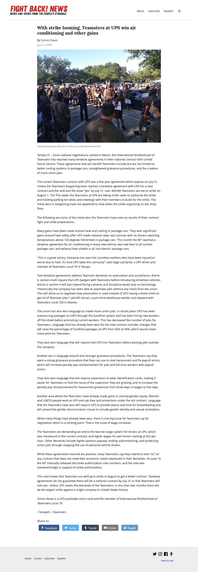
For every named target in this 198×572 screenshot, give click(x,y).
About (140, 11)
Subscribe (154, 11)
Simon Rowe (49, 40)
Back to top (167, 560)
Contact (38, 558)
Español (168, 11)
